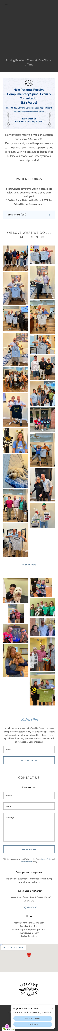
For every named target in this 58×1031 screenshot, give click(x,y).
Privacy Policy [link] (46, 859)
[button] (6, 5)
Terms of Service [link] (27, 862)
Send (29, 849)
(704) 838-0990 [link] (29, 907)
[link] (29, 215)
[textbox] (29, 749)
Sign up (29, 760)
